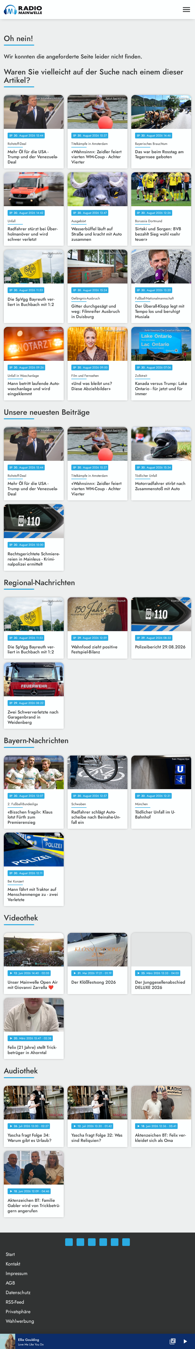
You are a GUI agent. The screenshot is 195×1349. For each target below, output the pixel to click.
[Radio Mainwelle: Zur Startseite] (92, 9)
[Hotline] (126, 1242)
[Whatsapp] (69, 1242)
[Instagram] (92, 1242)
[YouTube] (103, 1242)
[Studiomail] (114, 1242)
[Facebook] (80, 1242)
